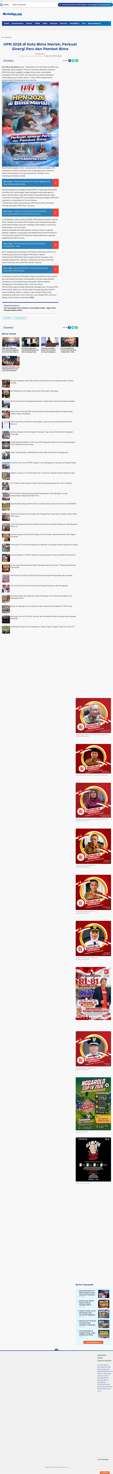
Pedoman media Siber (104, 1360)
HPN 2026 (7, 318)
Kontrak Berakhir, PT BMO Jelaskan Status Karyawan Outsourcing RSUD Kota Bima (42, 555)
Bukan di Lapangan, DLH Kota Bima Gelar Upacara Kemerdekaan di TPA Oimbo (41, 606)
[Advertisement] (40, 650)
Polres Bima (102, 1387)
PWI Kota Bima (20, 318)
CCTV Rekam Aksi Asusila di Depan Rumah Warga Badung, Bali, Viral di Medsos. (41, 483)
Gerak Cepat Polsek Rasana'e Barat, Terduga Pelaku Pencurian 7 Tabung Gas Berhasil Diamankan (86, 1303)
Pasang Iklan (101, 1355)
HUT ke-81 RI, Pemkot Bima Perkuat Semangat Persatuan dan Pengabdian (39, 586)
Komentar (9, 327)
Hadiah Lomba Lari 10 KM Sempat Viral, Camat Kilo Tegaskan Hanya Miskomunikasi (42, 473)
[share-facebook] (69, 60)
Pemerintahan (18, 23)
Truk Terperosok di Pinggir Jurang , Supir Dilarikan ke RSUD (87, 1333)
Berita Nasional (94, 23)
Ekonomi (63, 23)
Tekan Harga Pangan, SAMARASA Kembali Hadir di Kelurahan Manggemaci (39, 452)
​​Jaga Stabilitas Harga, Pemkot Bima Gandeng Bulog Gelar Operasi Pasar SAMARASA (43, 504)
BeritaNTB (101, 1372)
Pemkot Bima (102, 1380)
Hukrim (29, 23)
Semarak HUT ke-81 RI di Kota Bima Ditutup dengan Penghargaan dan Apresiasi (41, 575)
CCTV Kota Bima (103, 1459)
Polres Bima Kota (104, 1388)
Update (105, 1472)
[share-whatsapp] (76, 60)
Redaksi (100, 1358)
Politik (37, 23)
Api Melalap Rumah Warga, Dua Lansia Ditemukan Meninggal (34, 391)
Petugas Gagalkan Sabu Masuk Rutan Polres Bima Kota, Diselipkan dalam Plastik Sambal (86, 5)
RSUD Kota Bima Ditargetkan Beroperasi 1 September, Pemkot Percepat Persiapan (42, 401)
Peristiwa (53, 23)
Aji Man (100, 1365)
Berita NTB (106, 1367)
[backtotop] (56, 1351)
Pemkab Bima (102, 1378)
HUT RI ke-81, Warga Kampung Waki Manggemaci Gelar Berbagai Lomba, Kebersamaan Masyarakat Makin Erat (38, 494)
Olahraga (107, 1374)
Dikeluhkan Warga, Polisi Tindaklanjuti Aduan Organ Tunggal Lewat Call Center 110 (42, 627)
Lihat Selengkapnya (93, 1342)
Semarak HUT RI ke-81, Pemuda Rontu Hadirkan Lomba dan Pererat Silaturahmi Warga (44, 545)
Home (6, 5)
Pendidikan (74, 23)
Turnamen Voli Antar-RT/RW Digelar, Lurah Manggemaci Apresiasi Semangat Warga (43, 463)
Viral (84, 23)
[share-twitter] (73, 60)
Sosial (45, 23)
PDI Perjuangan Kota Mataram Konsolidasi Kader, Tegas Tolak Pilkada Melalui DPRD (30, 309)
